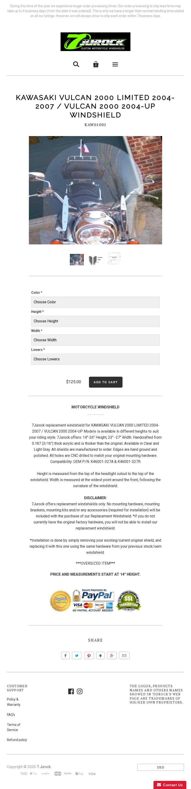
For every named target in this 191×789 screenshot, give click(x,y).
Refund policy (17, 740)
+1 (112, 655)
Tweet (77, 655)
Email (124, 655)
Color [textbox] (36, 292)
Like (65, 655)
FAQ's (11, 715)
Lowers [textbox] (38, 350)
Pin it (89, 655)
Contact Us (172, 785)
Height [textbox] (37, 312)
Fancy (100, 655)
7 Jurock (44, 767)
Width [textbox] (36, 331)
